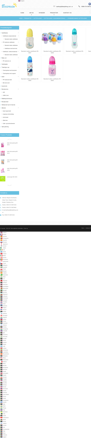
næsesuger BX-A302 (12, 177)
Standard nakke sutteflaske (77, 18)
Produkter (27, 18)
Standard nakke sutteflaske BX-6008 (52, 51)
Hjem (20, 18)
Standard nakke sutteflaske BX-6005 (30, 79)
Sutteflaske (38, 18)
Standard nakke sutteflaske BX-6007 (30, 51)
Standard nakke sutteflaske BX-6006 (52, 79)
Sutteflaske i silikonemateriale (54, 18)
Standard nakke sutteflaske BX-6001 (75, 51)
